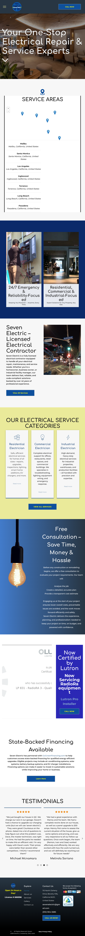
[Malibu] (22, 114)
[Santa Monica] (36, 115)
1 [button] (38, 865)
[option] (23, 837)
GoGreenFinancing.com (53, 756)
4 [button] (47, 865)
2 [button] (41, 865)
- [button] (8, 111)
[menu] (4, 6)
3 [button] (44, 865)
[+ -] (42, 123)
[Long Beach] (59, 138)
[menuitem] (33, 890)
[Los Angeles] (55, 113)
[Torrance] (48, 132)
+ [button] (8, 108)
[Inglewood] (47, 120)
